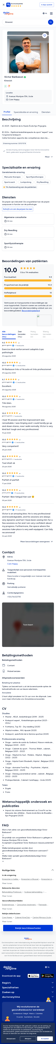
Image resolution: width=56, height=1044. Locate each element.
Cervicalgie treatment (26, 904)
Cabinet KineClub (22, 917)
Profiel (7, 111)
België (25, 1013)
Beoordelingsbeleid (31, 310)
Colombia (39, 1013)
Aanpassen (11, 1039)
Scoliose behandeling (33, 892)
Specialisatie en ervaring (26, 112)
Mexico (32, 1013)
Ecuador (20, 1017)
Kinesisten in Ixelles (10, 879)
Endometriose (8, 904)
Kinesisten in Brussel (30, 879)
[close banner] (3, 4)
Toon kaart (28, 625)
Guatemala (28, 1017)
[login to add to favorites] (44, 35)
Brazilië (36, 1017)
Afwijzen (28, 1039)
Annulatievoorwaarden (34, 699)
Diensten (46, 112)
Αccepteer (45, 1039)
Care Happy (7, 917)
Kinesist (8, 80)
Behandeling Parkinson (12, 892)
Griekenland (17, 1013)
